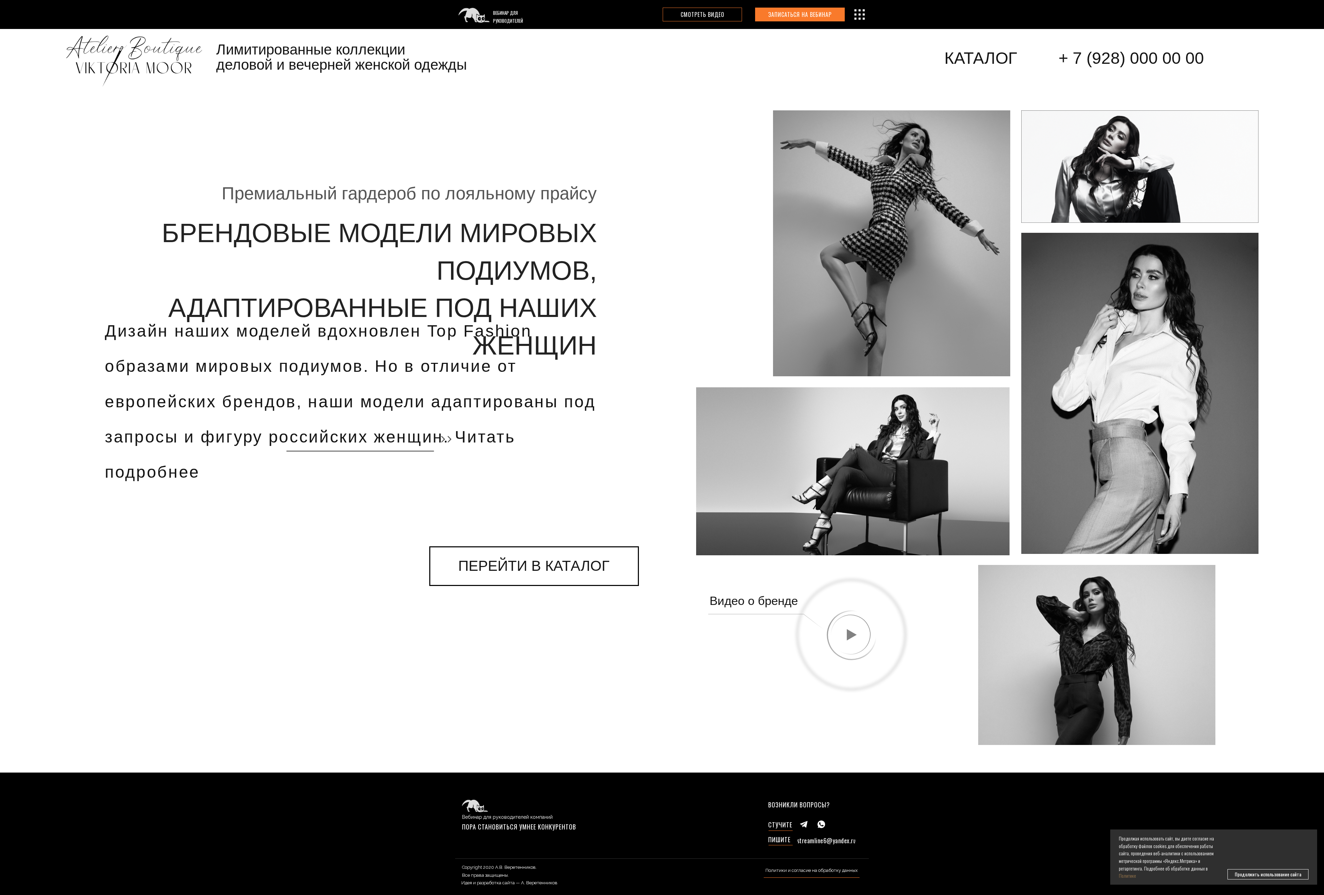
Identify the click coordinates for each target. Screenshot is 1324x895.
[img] (134, 59)
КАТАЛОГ (980, 58)
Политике (1127, 875)
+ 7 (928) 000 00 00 (1131, 58)
